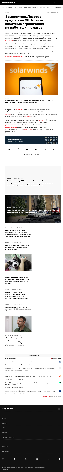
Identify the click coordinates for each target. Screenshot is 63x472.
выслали (19, 109)
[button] (59, 2)
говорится (9, 40)
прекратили (28, 129)
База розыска (5, 451)
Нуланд (8, 56)
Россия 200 (5, 446)
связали (8, 114)
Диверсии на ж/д (44, 7)
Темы (3, 414)
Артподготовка (18, 7)
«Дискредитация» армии (31, 7)
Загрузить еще (33, 355)
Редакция (4, 423)
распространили (11, 125)
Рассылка (4, 432)
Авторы (4, 418)
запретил (42, 120)
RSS (4, 428)
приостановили (11, 127)
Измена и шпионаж (7, 7)
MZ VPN (4, 442)
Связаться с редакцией (33, 154)
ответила (27, 116)
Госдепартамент (18, 56)
